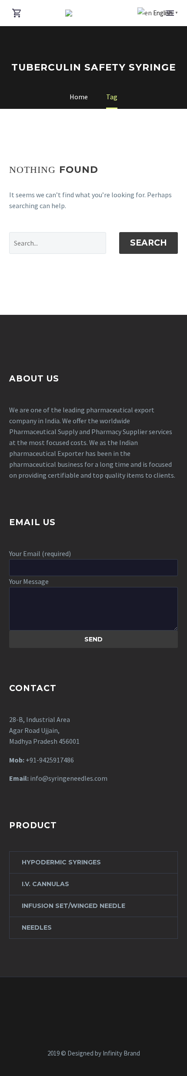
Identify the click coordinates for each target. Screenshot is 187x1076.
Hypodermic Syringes (61, 862)
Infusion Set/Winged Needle (73, 906)
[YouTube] (110, 1000)
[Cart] (17, 13)
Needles (37, 927)
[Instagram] (99, 1000)
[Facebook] (76, 1000)
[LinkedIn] (87, 1000)
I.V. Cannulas (45, 884)
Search (148, 243)
